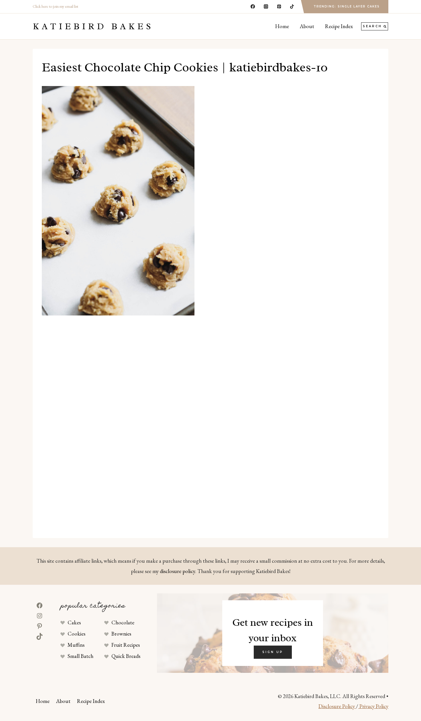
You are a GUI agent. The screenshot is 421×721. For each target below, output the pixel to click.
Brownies (121, 633)
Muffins (76, 644)
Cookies (76, 633)
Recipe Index (339, 26)
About (307, 26)
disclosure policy (177, 571)
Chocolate (122, 622)
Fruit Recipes (125, 644)
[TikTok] (292, 6)
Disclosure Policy (337, 706)
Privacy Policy (373, 706)
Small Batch (80, 656)
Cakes (74, 622)
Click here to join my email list (55, 6)
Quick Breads (125, 656)
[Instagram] (265, 6)
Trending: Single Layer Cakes (347, 6)
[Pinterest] (279, 6)
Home (282, 26)
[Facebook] (253, 6)
